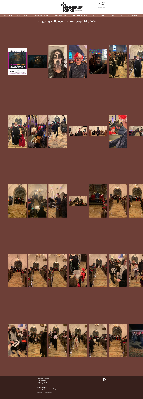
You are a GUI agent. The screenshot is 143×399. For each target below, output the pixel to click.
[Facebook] (104, 379)
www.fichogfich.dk (47, 392)
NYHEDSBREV (102, 7)
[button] (23, 15)
